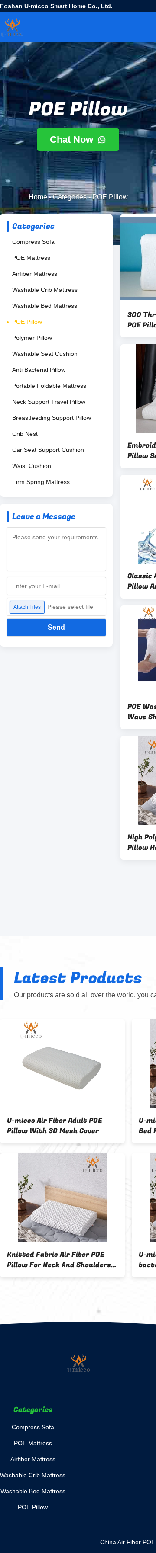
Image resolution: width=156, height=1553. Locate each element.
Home (38, 197)
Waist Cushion (31, 465)
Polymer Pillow (32, 337)
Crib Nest (25, 433)
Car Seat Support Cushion (48, 449)
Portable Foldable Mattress (49, 385)
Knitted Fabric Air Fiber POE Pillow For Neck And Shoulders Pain (59, 1259)
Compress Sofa (33, 241)
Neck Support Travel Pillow (48, 401)
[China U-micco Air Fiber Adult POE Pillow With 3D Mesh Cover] (62, 1063)
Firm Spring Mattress (41, 481)
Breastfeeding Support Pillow (51, 417)
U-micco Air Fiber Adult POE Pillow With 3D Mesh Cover (54, 1125)
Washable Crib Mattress (45, 289)
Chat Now (73, 139)
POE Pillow (27, 321)
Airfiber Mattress (34, 273)
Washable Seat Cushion (45, 353)
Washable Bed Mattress (44, 305)
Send (56, 627)
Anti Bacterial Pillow (38, 369)
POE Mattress (31, 257)
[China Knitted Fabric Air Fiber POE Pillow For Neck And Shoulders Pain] (62, 1197)
